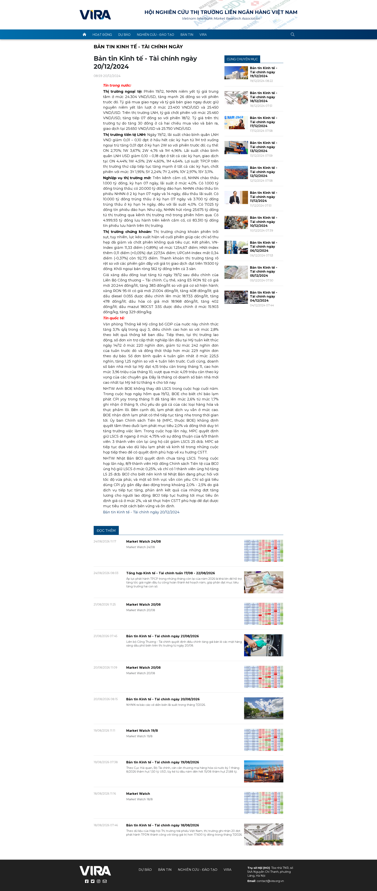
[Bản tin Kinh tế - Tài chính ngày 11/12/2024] (236, 197)
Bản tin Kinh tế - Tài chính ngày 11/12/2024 (263, 197)
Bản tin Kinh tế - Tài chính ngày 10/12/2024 (263, 222)
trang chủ (84, 34)
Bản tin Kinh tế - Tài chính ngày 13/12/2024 (263, 147)
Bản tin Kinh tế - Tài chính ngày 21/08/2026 (162, 636)
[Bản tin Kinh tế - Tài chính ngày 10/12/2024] (236, 222)
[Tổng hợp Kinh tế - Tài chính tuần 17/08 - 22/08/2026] (263, 582)
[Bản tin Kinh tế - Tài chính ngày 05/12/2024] (236, 272)
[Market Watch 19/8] (263, 740)
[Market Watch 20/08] (263, 613)
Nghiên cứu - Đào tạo (155, 35)
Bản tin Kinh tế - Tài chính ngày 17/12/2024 (263, 122)
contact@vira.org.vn (270, 881)
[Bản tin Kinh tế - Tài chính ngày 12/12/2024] (236, 172)
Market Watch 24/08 (143, 541)
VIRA (95, 14)
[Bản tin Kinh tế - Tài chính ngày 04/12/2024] (236, 297)
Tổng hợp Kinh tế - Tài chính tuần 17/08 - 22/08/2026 (170, 573)
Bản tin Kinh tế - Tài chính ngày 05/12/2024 (263, 272)
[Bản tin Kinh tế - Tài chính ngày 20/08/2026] (263, 708)
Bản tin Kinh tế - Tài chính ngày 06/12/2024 (263, 247)
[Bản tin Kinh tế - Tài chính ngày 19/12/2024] (236, 72)
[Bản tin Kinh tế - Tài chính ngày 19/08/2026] (263, 771)
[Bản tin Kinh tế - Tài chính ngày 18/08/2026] (263, 834)
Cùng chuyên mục (242, 59)
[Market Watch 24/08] (263, 550)
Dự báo (124, 35)
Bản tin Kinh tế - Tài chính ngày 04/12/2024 (263, 297)
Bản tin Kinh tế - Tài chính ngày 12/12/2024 (263, 172)
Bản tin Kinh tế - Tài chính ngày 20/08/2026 (163, 699)
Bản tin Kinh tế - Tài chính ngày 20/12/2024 (141, 512)
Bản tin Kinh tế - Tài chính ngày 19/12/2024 (263, 72)
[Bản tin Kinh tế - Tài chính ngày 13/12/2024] (236, 147)
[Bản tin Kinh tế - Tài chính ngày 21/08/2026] (263, 645)
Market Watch (138, 794)
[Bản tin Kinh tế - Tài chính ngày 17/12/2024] (236, 122)
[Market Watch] (263, 803)
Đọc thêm (106, 530)
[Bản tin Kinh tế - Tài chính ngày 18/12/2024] (236, 97)
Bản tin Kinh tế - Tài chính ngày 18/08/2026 (162, 825)
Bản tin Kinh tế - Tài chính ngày (138, 46)
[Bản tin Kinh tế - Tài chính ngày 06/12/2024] (236, 247)
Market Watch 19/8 (142, 731)
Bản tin (186, 35)
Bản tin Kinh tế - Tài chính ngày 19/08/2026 (162, 762)
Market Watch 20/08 (143, 604)
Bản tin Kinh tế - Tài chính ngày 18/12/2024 (263, 97)
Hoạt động (102, 35)
